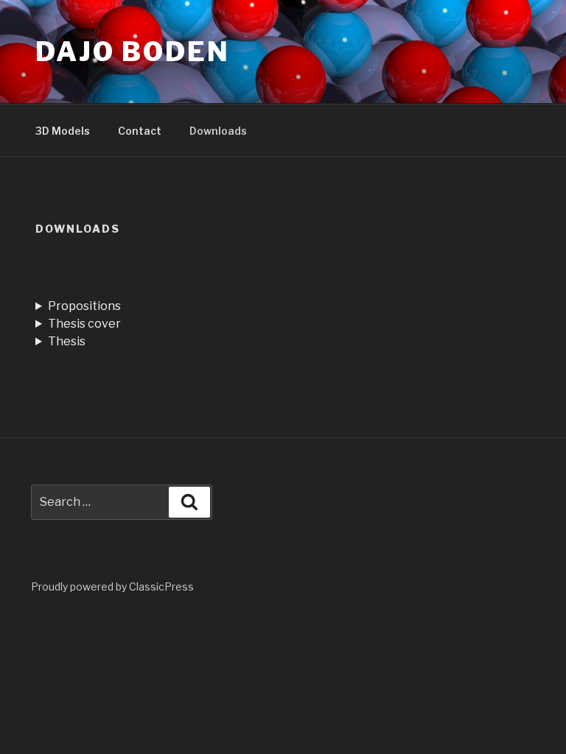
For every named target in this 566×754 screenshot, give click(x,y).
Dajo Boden (132, 51)
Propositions (84, 306)
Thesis (66, 341)
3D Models (62, 130)
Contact (139, 130)
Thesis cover (84, 324)
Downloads (218, 130)
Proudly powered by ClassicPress (112, 586)
